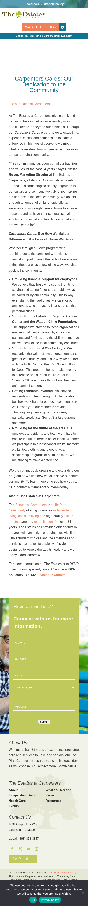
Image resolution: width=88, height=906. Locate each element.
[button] (81, 14)
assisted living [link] (28, 516)
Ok (33, 899)
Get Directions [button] (22, 859)
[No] (83, 893)
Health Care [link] (17, 800)
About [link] (13, 790)
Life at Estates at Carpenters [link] (29, 104)
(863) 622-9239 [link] (63, 35)
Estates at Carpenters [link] (31, 505)
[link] (23, 14)
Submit (44, 721)
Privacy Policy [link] (68, 872)
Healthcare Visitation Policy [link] (44, 4)
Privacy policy (50, 899)
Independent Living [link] (22, 795)
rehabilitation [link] (43, 521)
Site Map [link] (54, 872)
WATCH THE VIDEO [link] (40, 27)
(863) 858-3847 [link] (28, 838)
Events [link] (14, 806)
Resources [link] (53, 800)
